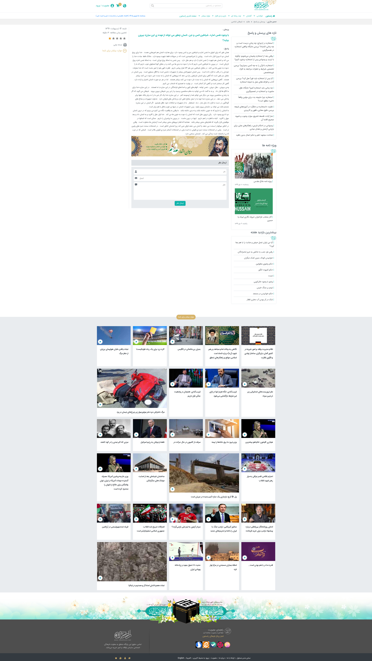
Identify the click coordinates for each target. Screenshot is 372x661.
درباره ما (222, 658)
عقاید (248, 21)
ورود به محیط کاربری (201, 658)
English (181, 658)
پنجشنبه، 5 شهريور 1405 (137, 16)
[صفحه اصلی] (129, 658)
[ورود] (125, 658)
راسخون (268, 16)
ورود (98, 6)
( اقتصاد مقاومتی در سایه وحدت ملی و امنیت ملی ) (112, 16)
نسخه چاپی (117, 44)
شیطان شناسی (237, 21)
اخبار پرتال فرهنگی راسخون (213, 636)
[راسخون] (265, 9)
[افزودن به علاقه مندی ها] (116, 658)
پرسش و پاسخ (259, 21)
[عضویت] (120, 658)
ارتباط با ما (231, 658)
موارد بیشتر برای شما (112, 51)
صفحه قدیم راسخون (187, 16)
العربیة (188, 658)
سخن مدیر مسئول (244, 658)
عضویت (105, 6)
